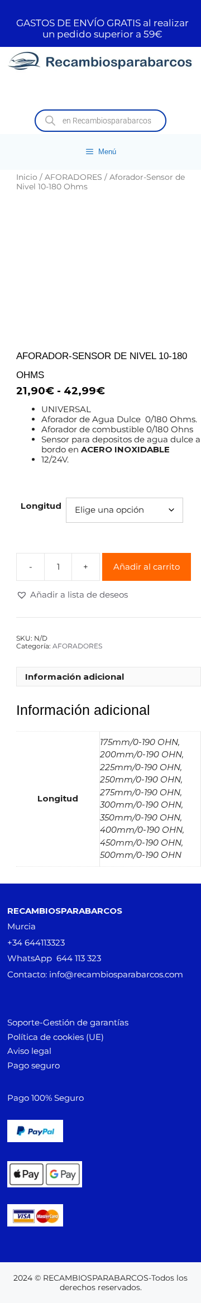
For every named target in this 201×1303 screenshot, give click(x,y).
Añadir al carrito (146, 566)
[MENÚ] (100, 91)
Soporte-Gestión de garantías (67, 1022)
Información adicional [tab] (74, 676)
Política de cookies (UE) (55, 1037)
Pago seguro (33, 1065)
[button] (72, 594)
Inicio (26, 177)
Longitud (41, 505)
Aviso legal (29, 1051)
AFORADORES (73, 177)
